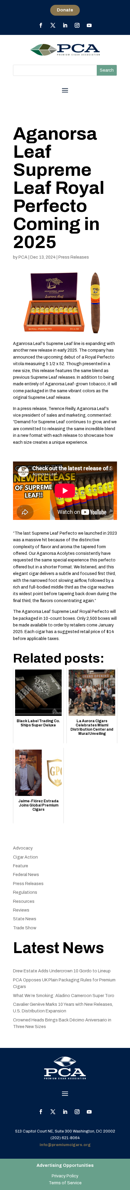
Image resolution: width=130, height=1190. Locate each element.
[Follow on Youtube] (89, 25)
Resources (23, 901)
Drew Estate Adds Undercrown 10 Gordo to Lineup (62, 971)
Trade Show (24, 928)
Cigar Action (25, 857)
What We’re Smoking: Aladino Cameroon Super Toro (63, 995)
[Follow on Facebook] (41, 25)
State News (24, 919)
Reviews (21, 910)
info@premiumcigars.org (65, 1145)
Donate (65, 10)
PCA (23, 257)
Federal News (26, 874)
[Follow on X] (53, 25)
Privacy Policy (65, 1176)
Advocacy (23, 848)
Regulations (25, 892)
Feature (20, 866)
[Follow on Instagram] (77, 25)
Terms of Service (65, 1183)
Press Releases (73, 257)
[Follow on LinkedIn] (65, 25)
